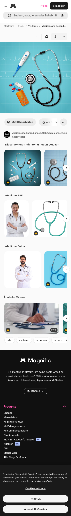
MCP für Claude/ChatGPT (22, 439)
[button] (35, 391)
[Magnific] (35, 361)
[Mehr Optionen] (36, 36)
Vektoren (33, 26)
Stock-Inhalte (11, 435)
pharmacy (41, 340)
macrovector (18, 136)
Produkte (10, 406)
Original (23, 49)
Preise (44, 5)
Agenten (11, 444)
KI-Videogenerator (14, 426)
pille (9, 340)
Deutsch (35, 391)
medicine (24, 340)
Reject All (35, 498)
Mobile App (10, 452)
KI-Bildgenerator (13, 421)
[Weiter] (56, 122)
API (6, 448)
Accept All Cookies (35, 509)
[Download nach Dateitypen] (63, 36)
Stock (21, 26)
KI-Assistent (11, 417)
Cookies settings (35, 488)
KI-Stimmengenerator (16, 430)
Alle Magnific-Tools (15, 457)
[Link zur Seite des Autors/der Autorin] (7, 135)
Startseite (9, 26)
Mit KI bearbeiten (22, 122)
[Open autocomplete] (8, 15)
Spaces (8, 413)
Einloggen (59, 5)
